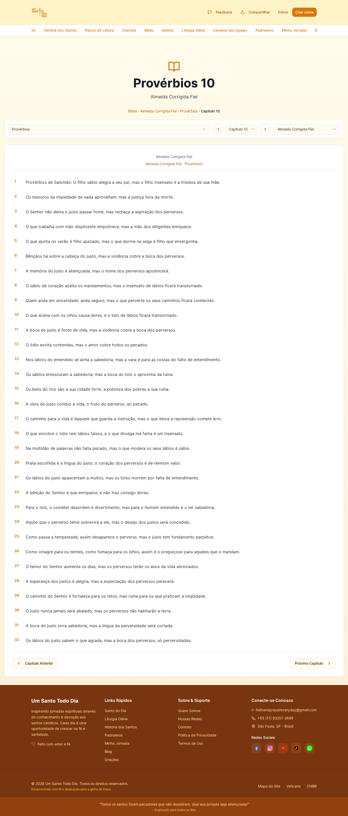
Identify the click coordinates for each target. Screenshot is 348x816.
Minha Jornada (117, 743)
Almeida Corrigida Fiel (158, 111)
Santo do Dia (115, 710)
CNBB (312, 786)
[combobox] (108, 129)
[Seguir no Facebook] (256, 748)
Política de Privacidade (197, 735)
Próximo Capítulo (309, 663)
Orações (112, 759)
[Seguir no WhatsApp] (309, 748)
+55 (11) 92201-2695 (275, 718)
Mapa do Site (269, 786)
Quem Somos (189, 710)
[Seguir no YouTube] (283, 748)
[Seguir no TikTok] (296, 748)
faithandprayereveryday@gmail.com (286, 710)
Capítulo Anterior (39, 663)
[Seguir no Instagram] (270, 748)
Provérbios (189, 111)
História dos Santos (121, 727)
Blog (108, 751)
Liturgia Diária (116, 719)
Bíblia (132, 111)
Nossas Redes (190, 719)
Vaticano (293, 786)
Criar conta (304, 12)
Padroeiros (114, 735)
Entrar (283, 12)
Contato (184, 727)
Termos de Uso (190, 743)
